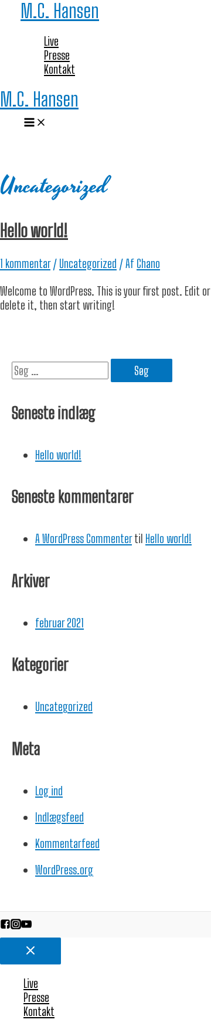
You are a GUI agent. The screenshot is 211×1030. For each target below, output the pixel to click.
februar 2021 (59, 623)
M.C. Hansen (60, 11)
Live (51, 41)
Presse (57, 55)
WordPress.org (64, 870)
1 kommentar (25, 263)
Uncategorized (88, 263)
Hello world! (34, 230)
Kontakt (59, 69)
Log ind (49, 791)
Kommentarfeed (67, 843)
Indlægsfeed (59, 817)
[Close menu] (30, 951)
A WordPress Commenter (83, 538)
